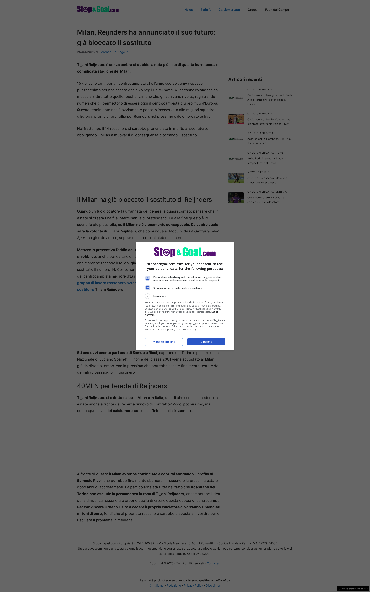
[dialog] (185, 296)
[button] (185, 296)
